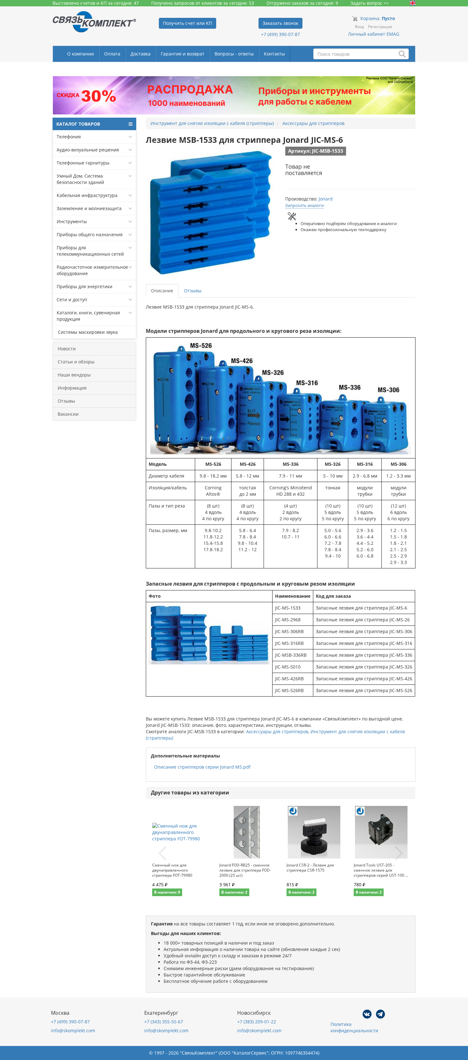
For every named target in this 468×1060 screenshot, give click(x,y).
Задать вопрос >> (370, 3)
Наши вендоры (74, 375)
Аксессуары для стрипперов (277, 731)
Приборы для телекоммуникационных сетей (90, 251)
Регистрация (380, 26)
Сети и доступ (72, 299)
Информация (72, 388)
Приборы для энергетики (84, 286)
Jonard (326, 199)
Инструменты (72, 221)
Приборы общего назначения (90, 234)
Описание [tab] (162, 291)
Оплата (112, 54)
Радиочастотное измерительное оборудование (92, 270)
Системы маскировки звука (87, 332)
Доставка (141, 54)
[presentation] (162, 854)
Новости (67, 349)
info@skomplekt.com (73, 1030)
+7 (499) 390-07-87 (280, 34)
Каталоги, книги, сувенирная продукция (88, 316)
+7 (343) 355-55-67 (163, 1022)
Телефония (69, 137)
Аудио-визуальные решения (88, 150)
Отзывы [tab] (193, 291)
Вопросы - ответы (234, 54)
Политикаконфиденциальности (354, 1027)
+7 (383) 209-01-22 (256, 1022)
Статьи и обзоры (76, 362)
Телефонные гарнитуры (83, 163)
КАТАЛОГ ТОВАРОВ (78, 124)
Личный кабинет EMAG (373, 34)
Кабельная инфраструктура (87, 195)
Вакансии (68, 414)
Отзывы (66, 401)
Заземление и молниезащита (89, 208)
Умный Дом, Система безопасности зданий (80, 179)
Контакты (274, 54)
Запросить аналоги (304, 205)
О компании (80, 54)
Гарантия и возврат (182, 54)
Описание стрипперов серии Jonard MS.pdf (202, 767)
